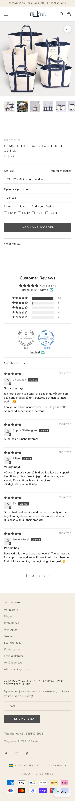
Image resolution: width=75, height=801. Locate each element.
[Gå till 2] (22, 106)
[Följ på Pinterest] (27, 754)
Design (49, 206)
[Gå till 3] (35, 106)
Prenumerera (22, 719)
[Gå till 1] (9, 106)
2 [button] (33, 576)
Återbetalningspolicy (17, 669)
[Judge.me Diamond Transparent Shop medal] (46, 338)
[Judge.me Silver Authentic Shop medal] (26, 338)
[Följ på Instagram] (16, 754)
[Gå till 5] (60, 106)
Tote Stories (12, 140)
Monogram (11, 629)
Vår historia (11, 610)
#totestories (11, 623)
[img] (12, 374)
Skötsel (8, 636)
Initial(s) (23, 206)
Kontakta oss (12, 649)
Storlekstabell (12, 643)
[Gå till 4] (48, 106)
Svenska (55, 765)
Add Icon (37, 206)
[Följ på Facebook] (6, 754)
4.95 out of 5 (48, 286)
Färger (8, 616)
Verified (35, 352)
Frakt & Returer (13, 656)
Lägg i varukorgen (37, 227)
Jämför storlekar (61, 171)
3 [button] (39, 576)
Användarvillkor (14, 662)
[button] (20, 298)
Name (7, 206)
